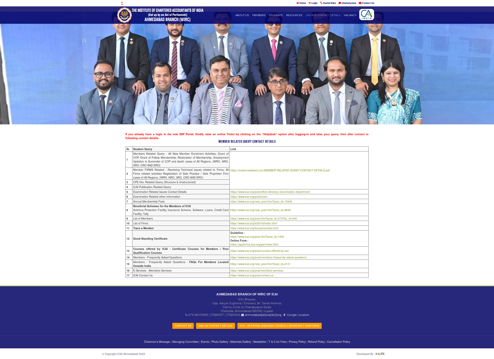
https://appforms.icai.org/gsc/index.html (254, 244)
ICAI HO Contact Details (216, 326)
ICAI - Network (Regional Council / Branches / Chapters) (279, 326)
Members (259, 15)
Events (205, 342)
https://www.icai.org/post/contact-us (251, 275)
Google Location (297, 315)
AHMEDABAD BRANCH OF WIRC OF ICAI (247, 294)
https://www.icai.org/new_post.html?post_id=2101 (260, 264)
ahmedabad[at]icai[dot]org (262, 315)
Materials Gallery (240, 342)
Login (314, 3)
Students (276, 15)
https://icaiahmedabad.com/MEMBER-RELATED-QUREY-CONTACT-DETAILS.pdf (280, 170)
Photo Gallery (219, 342)
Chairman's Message (157, 342)
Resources (294, 15)
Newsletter (259, 342)
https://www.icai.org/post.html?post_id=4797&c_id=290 (263, 218)
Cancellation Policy (338, 342)
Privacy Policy (297, 342)
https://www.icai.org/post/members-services (256, 270)
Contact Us (368, 3)
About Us (242, 15)
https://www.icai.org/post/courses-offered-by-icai (259, 251)
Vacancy (350, 15)
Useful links (329, 3)
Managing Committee (185, 342)
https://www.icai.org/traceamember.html (254, 228)
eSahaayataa (349, 3)
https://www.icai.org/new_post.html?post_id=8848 (260, 210)
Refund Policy (316, 342)
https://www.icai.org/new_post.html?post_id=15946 (261, 201)
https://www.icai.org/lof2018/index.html (253, 223)
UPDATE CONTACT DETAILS (323, 15)
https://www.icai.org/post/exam (248, 196)
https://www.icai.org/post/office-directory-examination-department (270, 192)
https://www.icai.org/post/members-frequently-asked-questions (268, 257)
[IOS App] (122, 3)
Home (302, 3)
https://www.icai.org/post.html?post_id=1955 (257, 236)
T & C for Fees (278, 342)
